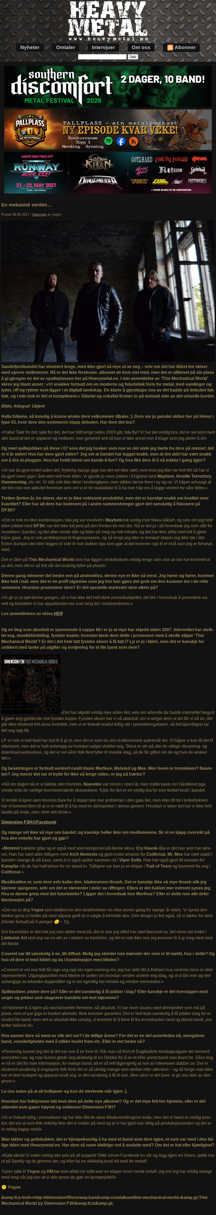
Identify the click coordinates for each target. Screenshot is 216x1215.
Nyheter (29, 47)
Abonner (185, 47)
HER (58, 613)
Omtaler (65, 47)
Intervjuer (103, 47)
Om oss (141, 47)
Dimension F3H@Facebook (28, 822)
